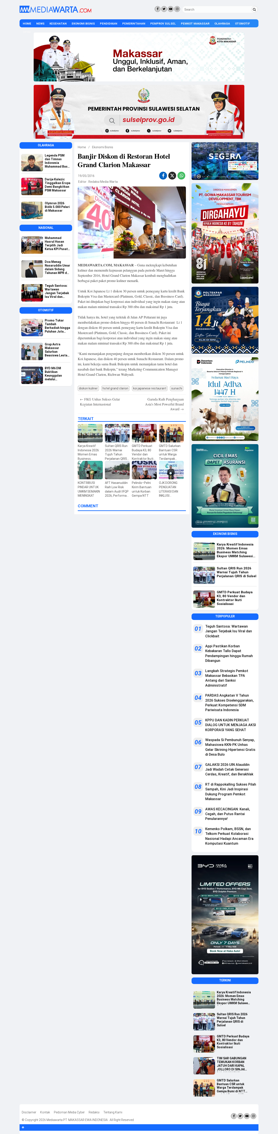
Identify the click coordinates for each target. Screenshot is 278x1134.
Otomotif (242, 23)
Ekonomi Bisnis (83, 23)
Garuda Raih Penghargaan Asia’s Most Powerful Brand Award (164, 404)
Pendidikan (108, 23)
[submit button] (254, 9)
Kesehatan (58, 23)
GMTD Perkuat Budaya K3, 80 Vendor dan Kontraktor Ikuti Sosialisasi (233, 1042)
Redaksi (94, 1112)
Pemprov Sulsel (163, 23)
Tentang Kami (112, 1112)
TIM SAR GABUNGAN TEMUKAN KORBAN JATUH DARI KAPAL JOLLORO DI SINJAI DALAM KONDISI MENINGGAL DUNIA (231, 1064)
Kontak (45, 1112)
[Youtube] (171, 9)
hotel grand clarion (115, 388)
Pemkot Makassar (195, 23)
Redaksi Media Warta (103, 181)
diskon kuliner (88, 388)
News (40, 23)
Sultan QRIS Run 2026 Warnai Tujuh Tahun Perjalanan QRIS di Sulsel (232, 1019)
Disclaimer (29, 1112)
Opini (27, 32)
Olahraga (222, 23)
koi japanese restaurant (149, 388)
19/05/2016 (86, 176)
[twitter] (172, 176)
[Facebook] (158, 9)
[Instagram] (177, 9)
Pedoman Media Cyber (69, 1112)
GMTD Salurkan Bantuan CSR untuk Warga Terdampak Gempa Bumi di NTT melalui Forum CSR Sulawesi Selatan (231, 1086)
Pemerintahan (133, 23)
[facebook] (163, 175)
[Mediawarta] (55, 11)
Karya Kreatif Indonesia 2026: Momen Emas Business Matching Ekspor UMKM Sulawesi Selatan (234, 998)
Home (27, 23)
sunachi (176, 388)
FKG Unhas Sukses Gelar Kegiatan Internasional (100, 401)
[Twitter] (164, 9)
